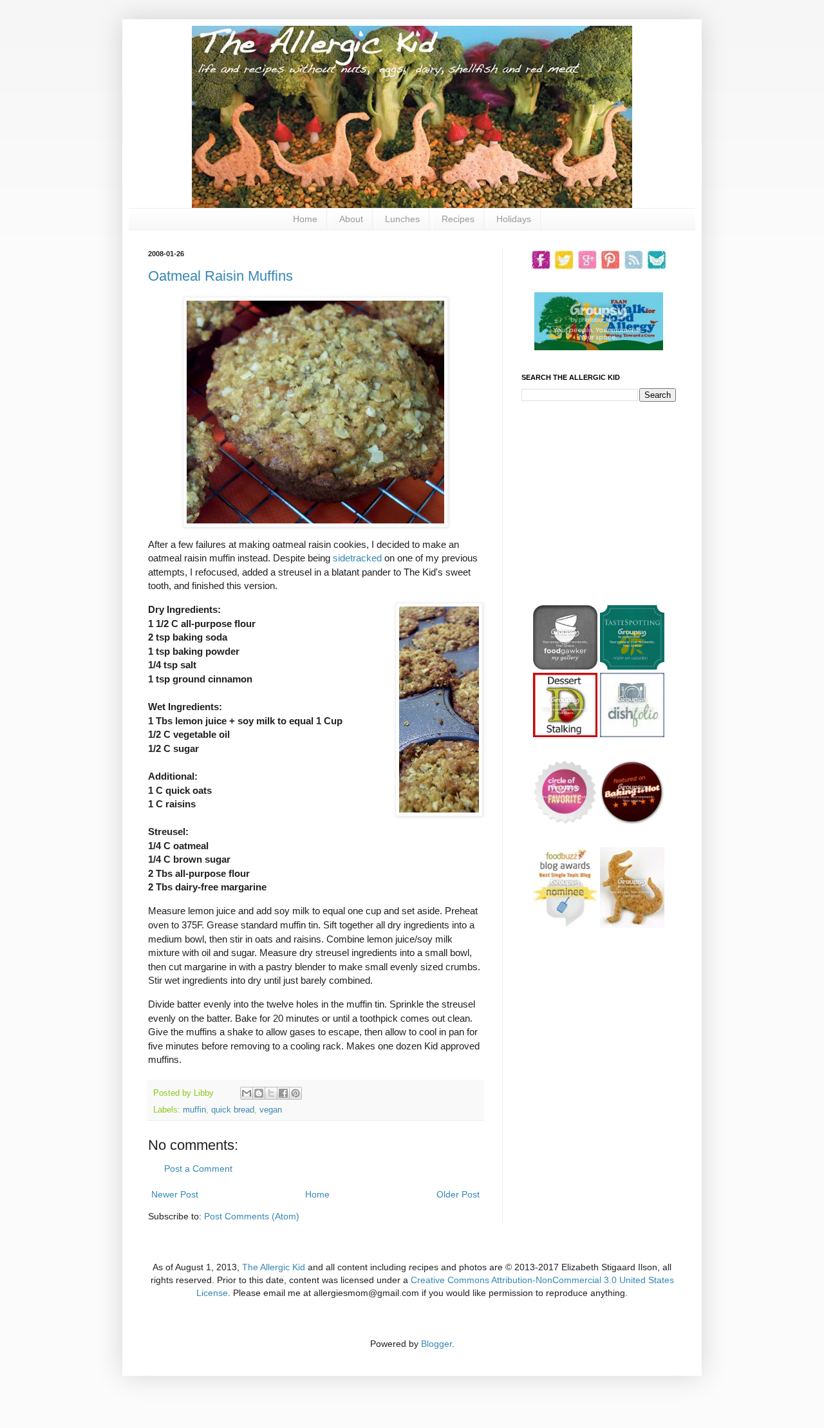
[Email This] (246, 1093)
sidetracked (357, 557)
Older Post (458, 1194)
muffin (194, 1109)
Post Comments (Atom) (251, 1216)
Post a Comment (198, 1168)
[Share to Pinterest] (295, 1093)
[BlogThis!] (258, 1093)
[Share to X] (271, 1093)
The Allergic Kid (273, 1267)
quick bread (232, 1109)
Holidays (513, 219)
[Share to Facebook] (283, 1093)
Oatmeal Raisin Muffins (220, 276)
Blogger (436, 1344)
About (351, 219)
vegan (270, 1109)
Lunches (402, 219)
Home (305, 219)
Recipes (458, 219)
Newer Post (174, 1194)
